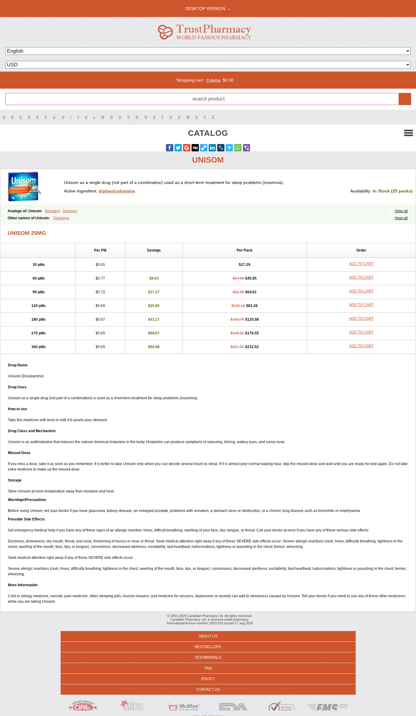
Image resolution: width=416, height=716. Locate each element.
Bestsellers (208, 647)
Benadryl (52, 211)
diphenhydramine (117, 191)
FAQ (208, 668)
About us (208, 636)
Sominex (69, 211)
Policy (208, 679)
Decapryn (61, 218)
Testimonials (208, 657)
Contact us (208, 689)
